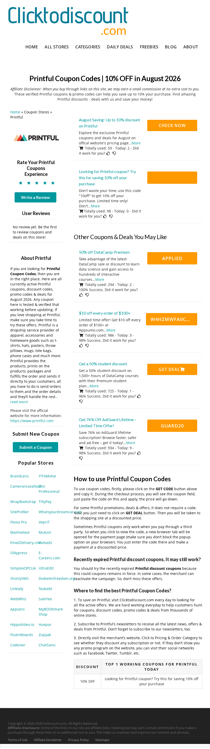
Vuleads (45, 542)
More (136, 143)
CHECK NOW (172, 125)
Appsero (17, 609)
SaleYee (45, 598)
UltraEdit (46, 568)
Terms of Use (17, 740)
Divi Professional (49, 489)
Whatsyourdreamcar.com (60, 511)
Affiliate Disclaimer (48, 740)
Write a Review (35, 197)
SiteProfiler (19, 511)
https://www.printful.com (32, 420)
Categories (87, 47)
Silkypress (18, 552)
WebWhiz (18, 598)
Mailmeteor (20, 532)
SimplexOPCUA (23, 568)
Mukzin (45, 532)
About (190, 47)
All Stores (57, 47)
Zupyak (45, 634)
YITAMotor (47, 476)
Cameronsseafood (25, 486)
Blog (171, 47)
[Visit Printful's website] (36, 137)
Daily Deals (120, 47)
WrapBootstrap (23, 501)
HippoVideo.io (22, 624)
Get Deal (169, 369)
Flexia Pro (18, 522)
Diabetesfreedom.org (57, 578)
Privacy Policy (78, 740)
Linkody (16, 588)
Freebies (149, 47)
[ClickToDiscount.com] (68, 20)
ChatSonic (47, 645)
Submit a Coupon (35, 447)
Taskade (45, 588)
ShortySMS (19, 578)
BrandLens (19, 476)
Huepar (45, 624)
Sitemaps (102, 740)
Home (31, 47)
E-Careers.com (49, 555)
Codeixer (17, 645)
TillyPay (45, 501)
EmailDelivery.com (26, 542)
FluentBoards (21, 634)
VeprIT (44, 522)
